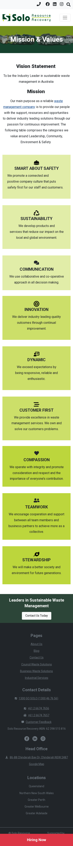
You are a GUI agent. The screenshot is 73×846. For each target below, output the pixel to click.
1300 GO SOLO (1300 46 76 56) (38, 698)
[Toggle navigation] (65, 18)
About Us (36, 644)
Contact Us (37, 657)
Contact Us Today (36, 615)
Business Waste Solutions (36, 671)
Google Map (36, 764)
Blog (36, 650)
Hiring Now (36, 839)
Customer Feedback (38, 722)
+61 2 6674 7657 (38, 715)
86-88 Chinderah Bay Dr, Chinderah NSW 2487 (39, 757)
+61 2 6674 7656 (38, 708)
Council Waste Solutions (36, 664)
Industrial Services (36, 677)
